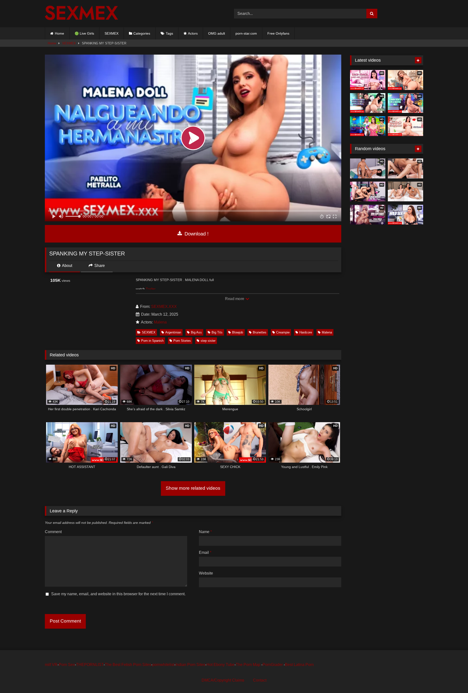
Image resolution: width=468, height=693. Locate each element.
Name (205, 532)
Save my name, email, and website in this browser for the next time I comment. (118, 594)
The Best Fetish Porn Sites (128, 665)
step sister (208, 340)
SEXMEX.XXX (164, 306)
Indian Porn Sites (190, 665)
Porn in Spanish (152, 340)
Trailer (151, 289)
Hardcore (305, 332)
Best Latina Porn (299, 665)
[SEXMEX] (81, 13)
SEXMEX (111, 33)
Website (206, 573)
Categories (141, 33)
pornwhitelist (163, 665)
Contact (259, 680)
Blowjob (237, 332)
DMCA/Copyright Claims (223, 680)
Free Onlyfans (278, 33)
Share (99, 266)
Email (205, 552)
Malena (160, 322)
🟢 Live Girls (84, 33)
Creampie (283, 332)
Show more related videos (193, 488)
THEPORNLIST (90, 665)
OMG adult (216, 33)
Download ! (196, 233)
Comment (53, 532)
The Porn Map (248, 665)
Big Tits (217, 332)
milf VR (51, 665)
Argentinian (173, 332)
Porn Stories (182, 340)
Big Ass (196, 332)
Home (59, 33)
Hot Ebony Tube (220, 665)
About (66, 266)
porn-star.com (246, 33)
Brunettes (259, 332)
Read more (235, 299)
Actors (193, 33)
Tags (169, 33)
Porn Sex (67, 665)
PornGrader (273, 665)
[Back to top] (453, 678)
